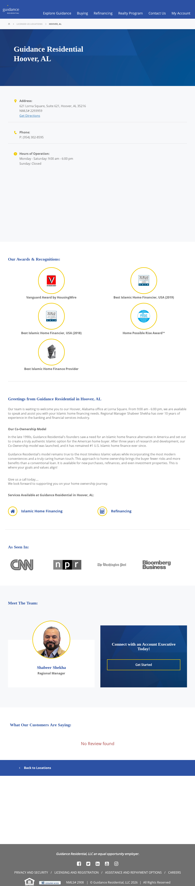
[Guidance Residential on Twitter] (88, 863)
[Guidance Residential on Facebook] (79, 863)
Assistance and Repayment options (133, 872)
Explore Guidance (57, 13)
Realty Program (130, 13)
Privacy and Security (31, 872)
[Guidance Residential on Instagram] (116, 863)
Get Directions (29, 116)
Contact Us (157, 13)
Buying (82, 13)
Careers (174, 872)
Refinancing (103, 13)
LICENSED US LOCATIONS (29, 23)
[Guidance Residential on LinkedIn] (97, 863)
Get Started (143, 665)
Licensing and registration (76, 872)
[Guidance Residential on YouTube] (107, 863)
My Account (181, 13)
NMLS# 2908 (75, 882)
